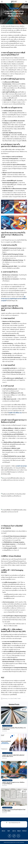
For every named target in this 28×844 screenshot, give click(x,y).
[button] (9, 835)
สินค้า (9, 830)
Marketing (5, 698)
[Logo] (14, 2)
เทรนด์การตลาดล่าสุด (21, 466)
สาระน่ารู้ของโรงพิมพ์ (14, 8)
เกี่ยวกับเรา (24, 830)
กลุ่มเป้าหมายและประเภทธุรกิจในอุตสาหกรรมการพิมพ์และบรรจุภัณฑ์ (14, 298)
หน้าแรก (3, 830)
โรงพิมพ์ (18, 698)
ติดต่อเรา (19, 830)
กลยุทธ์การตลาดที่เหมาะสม (15, 412)
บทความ (14, 830)
